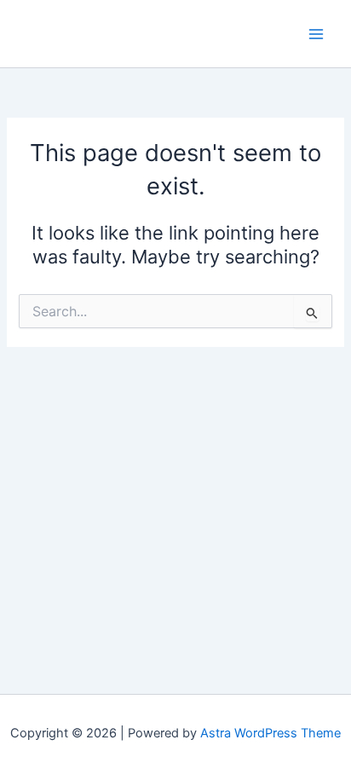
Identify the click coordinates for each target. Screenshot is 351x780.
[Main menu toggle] (316, 34)
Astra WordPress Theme (270, 733)
